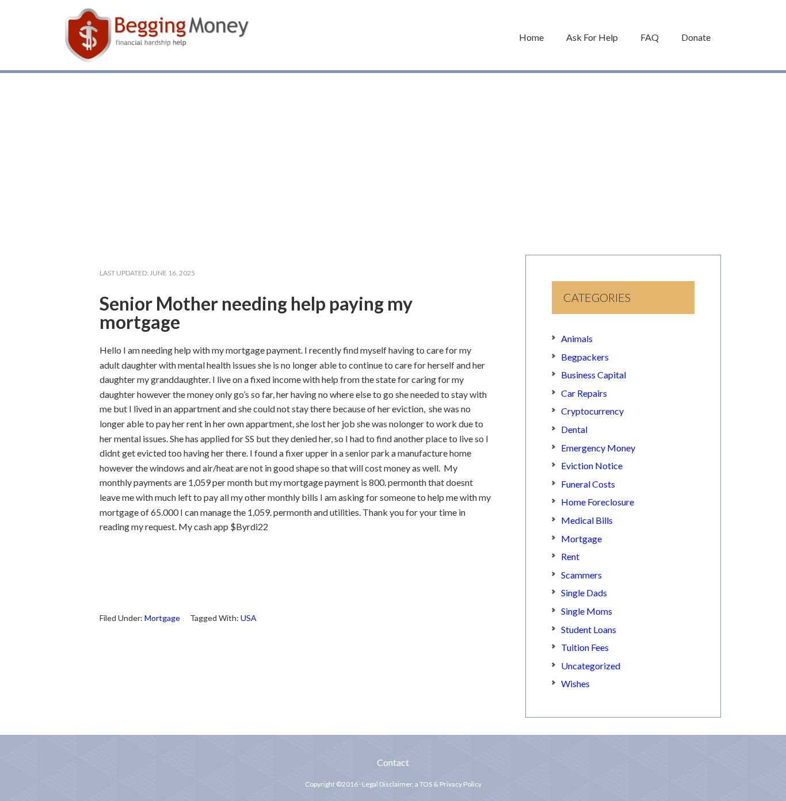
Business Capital (593, 374)
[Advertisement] (393, 158)
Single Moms (586, 610)
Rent (570, 556)
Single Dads (584, 592)
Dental (574, 429)
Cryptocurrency (592, 410)
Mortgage (162, 618)
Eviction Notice (592, 465)
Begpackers (585, 356)
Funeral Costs (588, 483)
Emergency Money (598, 447)
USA (249, 618)
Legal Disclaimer (387, 784)
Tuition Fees (585, 647)
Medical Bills (587, 520)
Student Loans (588, 629)
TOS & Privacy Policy (450, 784)
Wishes (575, 683)
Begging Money (157, 35)
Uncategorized (590, 665)
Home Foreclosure (597, 501)
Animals (577, 338)
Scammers (581, 574)
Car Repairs (584, 393)
